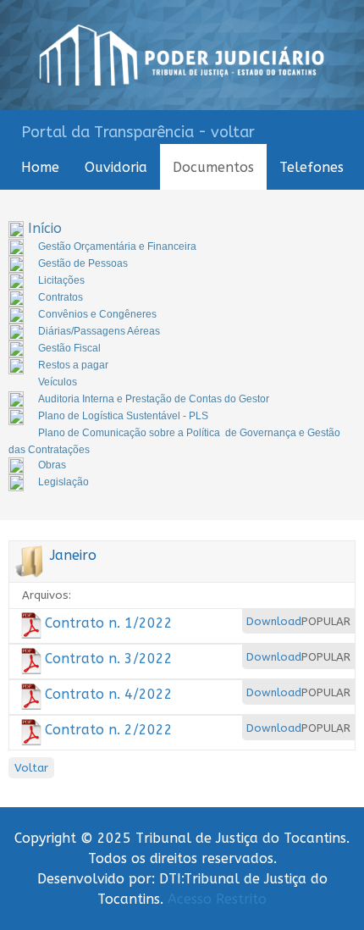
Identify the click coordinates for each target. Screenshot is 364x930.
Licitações (61, 280)
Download (273, 621)
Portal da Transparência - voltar (138, 132)
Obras (52, 465)
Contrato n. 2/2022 (109, 730)
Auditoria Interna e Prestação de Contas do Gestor (153, 399)
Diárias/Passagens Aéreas (99, 331)
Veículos (57, 382)
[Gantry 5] (182, 55)
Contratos (60, 297)
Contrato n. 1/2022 (109, 623)
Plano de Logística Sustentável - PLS (123, 416)
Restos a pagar (73, 365)
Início (45, 228)
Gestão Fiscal (69, 348)
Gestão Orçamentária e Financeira (117, 246)
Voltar (31, 767)
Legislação (63, 482)
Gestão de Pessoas (83, 263)
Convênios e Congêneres (97, 314)
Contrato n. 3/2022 (109, 658)
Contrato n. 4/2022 (109, 694)
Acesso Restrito (217, 899)
